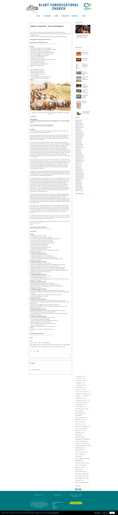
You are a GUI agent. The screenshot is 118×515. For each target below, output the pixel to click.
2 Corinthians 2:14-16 (46, 346)
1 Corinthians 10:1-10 (80, 378)
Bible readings (78, 475)
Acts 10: (77, 421)
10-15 (88, 400)
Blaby (87, 478)
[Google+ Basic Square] (80, 489)
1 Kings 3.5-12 (78, 396)
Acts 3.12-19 (78, 428)
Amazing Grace (78, 447)
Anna (76, 454)
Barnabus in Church (80, 467)
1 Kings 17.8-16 (78, 393)
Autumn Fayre (78, 465)
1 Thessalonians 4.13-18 (80, 400)
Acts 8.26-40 (84, 428)
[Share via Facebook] (31, 351)
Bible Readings (78, 473)
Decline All (105, 512)
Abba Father (78, 419)
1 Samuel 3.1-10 (86, 396)
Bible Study (85, 473)
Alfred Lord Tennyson (80, 437)
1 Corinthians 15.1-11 (80, 383)
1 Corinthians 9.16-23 (80, 387)
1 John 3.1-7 (78, 389)
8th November (78, 415)
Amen (84, 447)
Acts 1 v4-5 (84, 419)
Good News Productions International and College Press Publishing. (45, 344)
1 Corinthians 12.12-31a (80, 380)
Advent (84, 430)
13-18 (84, 404)
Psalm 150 (62, 346)
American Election (79, 450)
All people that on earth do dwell (82, 445)
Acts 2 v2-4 (77, 424)
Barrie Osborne (78, 469)
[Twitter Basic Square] (78, 489)
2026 (76, 411)
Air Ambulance (78, 434)
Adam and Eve (78, 430)
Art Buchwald (78, 456)
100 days (77, 402)
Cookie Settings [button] (97, 512)
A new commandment (80, 417)
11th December (83, 402)
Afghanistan (78, 432)
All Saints (77, 441)
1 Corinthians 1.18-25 (80, 376)
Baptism (84, 465)
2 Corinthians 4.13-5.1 (80, 409)
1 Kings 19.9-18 (86, 393)
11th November (78, 404)
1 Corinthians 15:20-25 (35, 346)
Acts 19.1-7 (82, 421)
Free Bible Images (66, 344)
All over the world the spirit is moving (82, 443)
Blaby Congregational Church (82, 482)
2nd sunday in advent (80, 413)
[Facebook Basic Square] (76, 489)
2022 (87, 409)
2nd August (81, 411)
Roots (39, 342)
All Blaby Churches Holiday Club (82, 439)
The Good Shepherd (45, 342)
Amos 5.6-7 (84, 452)
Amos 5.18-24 (78, 452)
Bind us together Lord (80, 478)
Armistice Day (82, 454)
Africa (83, 432)
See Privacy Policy (55, 512)
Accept (112, 512)
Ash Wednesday (79, 460)
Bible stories (85, 475)
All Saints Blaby (83, 441)
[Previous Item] (77, 29)
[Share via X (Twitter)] (34, 351)
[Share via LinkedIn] (37, 351)
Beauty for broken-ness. (80, 471)
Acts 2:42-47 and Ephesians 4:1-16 (82, 426)
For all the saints (56, 346)
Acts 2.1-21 (83, 424)
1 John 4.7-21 (86, 391)
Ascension (87, 458)
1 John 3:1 (84, 389)
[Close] (116, 513)
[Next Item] (88, 29)
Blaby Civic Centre (79, 480)
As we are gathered (79, 458)
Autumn (87, 463)
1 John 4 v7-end (78, 391)
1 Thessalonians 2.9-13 (80, 398)
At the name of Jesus (80, 463)
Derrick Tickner (33, 342)
